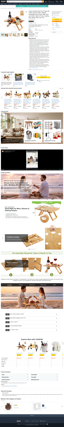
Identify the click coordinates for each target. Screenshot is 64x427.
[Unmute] (62, 169)
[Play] (2, 169)
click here (25, 382)
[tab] (29, 249)
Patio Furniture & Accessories (12, 8)
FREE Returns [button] (31, 27)
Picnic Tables (20, 8)
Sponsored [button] (2, 400)
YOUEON (57, 24)
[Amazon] (3, 1)
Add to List (54, 32)
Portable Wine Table (7, 151)
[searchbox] (25, 1)
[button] (2, 4)
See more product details (33, 67)
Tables (17, 8)
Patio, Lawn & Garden (4, 8)
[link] (18, 77)
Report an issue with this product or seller (36, 69)
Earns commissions (12, 150)
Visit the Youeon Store (32, 18)
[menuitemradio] (60, 169)
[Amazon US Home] (19, 421)
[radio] (2, 34)
